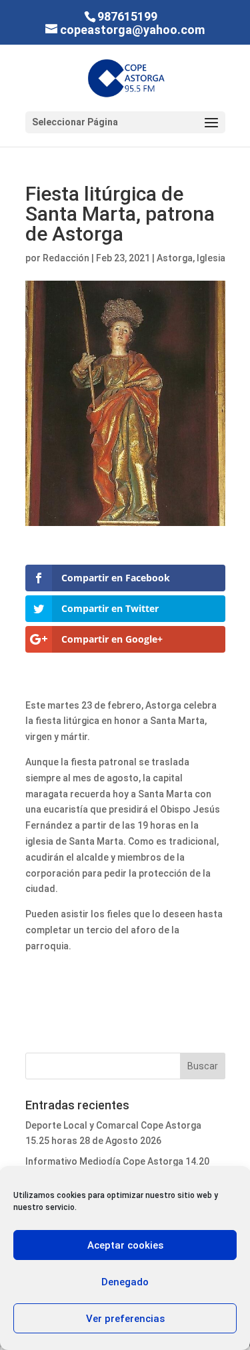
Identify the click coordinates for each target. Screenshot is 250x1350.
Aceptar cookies (125, 1245)
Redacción (66, 258)
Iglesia (211, 258)
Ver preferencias (125, 1319)
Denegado (125, 1282)
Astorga (175, 258)
